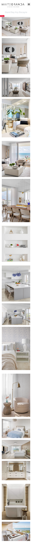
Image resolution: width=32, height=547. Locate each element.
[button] (28, 4)
